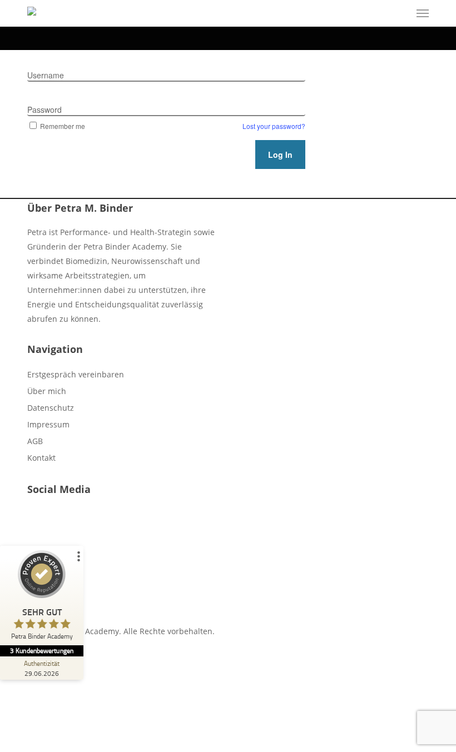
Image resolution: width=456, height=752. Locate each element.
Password (44, 109)
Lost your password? (273, 126)
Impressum (48, 424)
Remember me (62, 126)
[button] (423, 13)
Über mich (46, 391)
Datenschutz (50, 407)
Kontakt (41, 457)
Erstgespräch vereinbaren (75, 374)
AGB (35, 441)
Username (45, 75)
